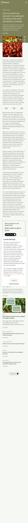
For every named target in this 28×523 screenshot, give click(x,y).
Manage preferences (14, 283)
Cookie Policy (14, 273)
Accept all (14, 280)
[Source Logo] (5, 2)
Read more (13, 373)
